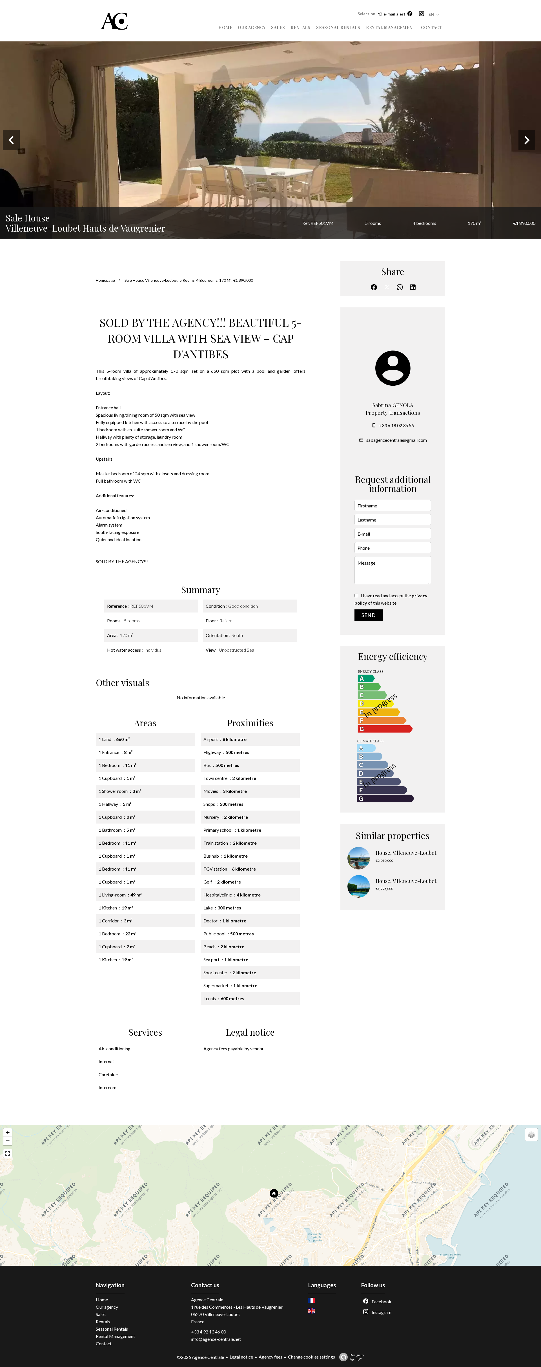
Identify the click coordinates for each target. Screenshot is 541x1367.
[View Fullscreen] (7, 1153)
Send (369, 615)
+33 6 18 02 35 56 (396, 425)
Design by (357, 1357)
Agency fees (270, 1356)
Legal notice (241, 1356)
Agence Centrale (207, 1299)
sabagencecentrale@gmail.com (396, 440)
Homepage (105, 280)
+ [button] (8, 1132)
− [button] (8, 1140)
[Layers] (531, 1134)
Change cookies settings (311, 1356)
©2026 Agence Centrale (200, 1357)
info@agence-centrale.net (216, 1339)
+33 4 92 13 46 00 (208, 1331)
